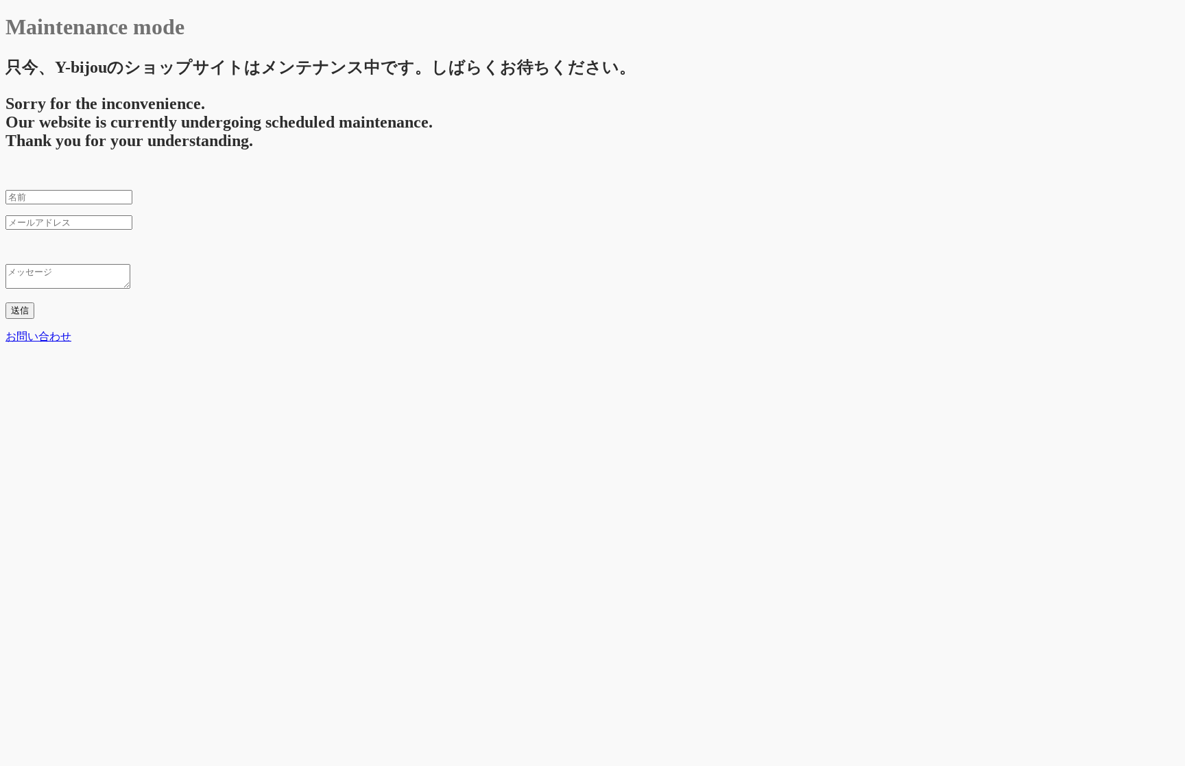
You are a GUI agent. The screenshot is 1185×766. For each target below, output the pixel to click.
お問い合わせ (38, 336)
